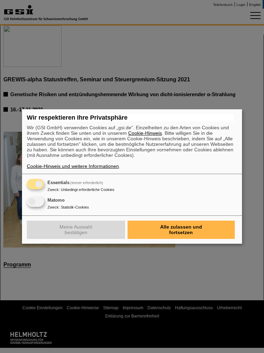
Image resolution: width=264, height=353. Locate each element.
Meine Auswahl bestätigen (75, 229)
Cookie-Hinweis (145, 133)
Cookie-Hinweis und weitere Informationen (73, 166)
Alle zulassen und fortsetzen (181, 229)
